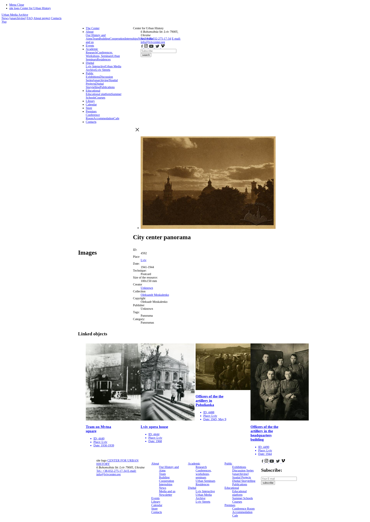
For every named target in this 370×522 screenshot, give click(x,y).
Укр (4, 21)
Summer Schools (242, 498)
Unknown (147, 288)
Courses (100, 97)
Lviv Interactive (95, 66)
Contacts (56, 18)
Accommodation (103, 118)
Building (104, 38)
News (5, 18)
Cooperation (117, 38)
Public (89, 73)
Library (90, 101)
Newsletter (165, 494)
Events (90, 45)
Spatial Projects (241, 477)
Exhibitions (93, 76)
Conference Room (93, 116)
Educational (93, 90)
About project (41, 18)
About (89, 31)
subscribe (268, 482)
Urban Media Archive (15, 14)
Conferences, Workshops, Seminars (99, 54)
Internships (165, 484)
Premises (91, 111)
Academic (92, 49)
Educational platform (98, 94)
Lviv (143, 260)
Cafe (116, 118)
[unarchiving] (17, 18)
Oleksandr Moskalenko (155, 294)
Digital (90, 63)
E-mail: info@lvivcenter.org (161, 40)
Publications (107, 87)
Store (89, 108)
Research (91, 52)
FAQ (30, 18)
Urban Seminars (205, 481)
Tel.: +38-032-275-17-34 (156, 38)
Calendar (91, 104)
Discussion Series (243, 470)
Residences (104, 59)
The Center (92, 28)
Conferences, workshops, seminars (204, 474)
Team (95, 38)
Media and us (167, 491)
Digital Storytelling (95, 85)
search (146, 55)
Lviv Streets (103, 69)
